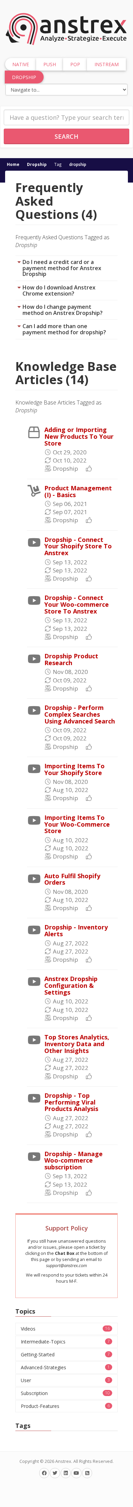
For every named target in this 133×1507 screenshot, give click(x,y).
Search (66, 136)
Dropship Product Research (71, 659)
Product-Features (65, 1406)
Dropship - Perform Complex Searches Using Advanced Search (79, 714)
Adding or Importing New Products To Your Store (79, 436)
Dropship (37, 164)
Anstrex (63, 1461)
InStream (106, 64)
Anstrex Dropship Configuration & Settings (71, 985)
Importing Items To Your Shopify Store (74, 769)
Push (49, 64)
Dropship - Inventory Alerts (76, 930)
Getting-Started (65, 1354)
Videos (65, 1328)
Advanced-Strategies (65, 1367)
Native (20, 64)
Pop (75, 64)
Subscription (65, 1393)
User (65, 1380)
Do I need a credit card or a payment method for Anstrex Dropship (62, 268)
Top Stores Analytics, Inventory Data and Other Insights (76, 1044)
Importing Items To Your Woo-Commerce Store (77, 824)
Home (13, 164)
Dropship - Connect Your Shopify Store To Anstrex (78, 546)
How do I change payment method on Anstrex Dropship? (63, 310)
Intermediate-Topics (65, 1341)
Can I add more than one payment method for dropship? (64, 329)
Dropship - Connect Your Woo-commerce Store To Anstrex (76, 604)
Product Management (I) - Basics (78, 491)
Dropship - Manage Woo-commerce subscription (73, 1160)
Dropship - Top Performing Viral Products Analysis (71, 1102)
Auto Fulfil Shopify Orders (72, 879)
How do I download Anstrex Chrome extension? (59, 290)
